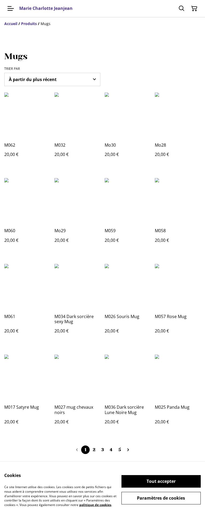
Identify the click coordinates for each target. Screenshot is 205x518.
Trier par (12, 69)
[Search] (181, 8)
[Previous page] (77, 449)
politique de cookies (95, 505)
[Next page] (128, 449)
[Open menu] (10, 8)
